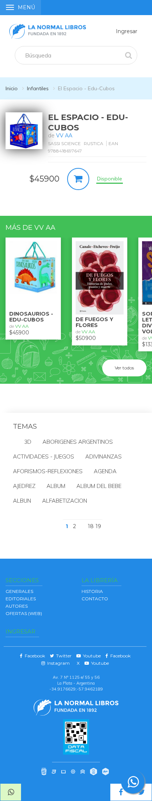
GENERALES (19, 591)
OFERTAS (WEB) (24, 613)
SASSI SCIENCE (64, 143)
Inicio (12, 88)
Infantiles (38, 88)
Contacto (95, 598)
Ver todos (124, 367)
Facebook (34, 655)
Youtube (91, 655)
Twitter (63, 655)
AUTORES (17, 606)
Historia (92, 591)
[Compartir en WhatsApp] (10, 792)
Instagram (57, 663)
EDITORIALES (21, 598)
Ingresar (126, 31)
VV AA (64, 135)
